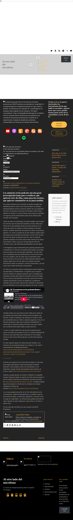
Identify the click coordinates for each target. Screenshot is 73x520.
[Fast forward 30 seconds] (10, 158)
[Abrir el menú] (31, 64)
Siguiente (41, 438)
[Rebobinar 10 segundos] (5, 158)
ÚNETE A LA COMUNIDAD (59, 133)
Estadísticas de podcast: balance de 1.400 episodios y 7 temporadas (58, 183)
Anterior (5, 438)
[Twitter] (5, 425)
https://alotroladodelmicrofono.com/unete (27, 371)
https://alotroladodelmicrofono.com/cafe (19, 382)
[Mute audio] (4, 158)
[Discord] (20, 425)
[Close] (4, 165)
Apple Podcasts (15, 188)
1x (8, 158)
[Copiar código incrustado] (4, 181)
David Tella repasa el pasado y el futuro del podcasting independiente (59, 169)
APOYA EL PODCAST (59, 124)
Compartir (6, 162)
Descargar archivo (9, 183)
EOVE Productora (37, 421)
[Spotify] (12, 425)
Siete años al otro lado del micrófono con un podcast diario (59, 155)
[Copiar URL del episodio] (4, 174)
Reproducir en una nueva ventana (28, 183)
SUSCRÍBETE (64, 510)
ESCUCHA (66, 59)
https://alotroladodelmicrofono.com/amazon (23, 388)
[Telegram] (7, 425)
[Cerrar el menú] (38, 57)
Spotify (24, 188)
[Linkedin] (17, 425)
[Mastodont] (10, 425)
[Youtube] (15, 425)
